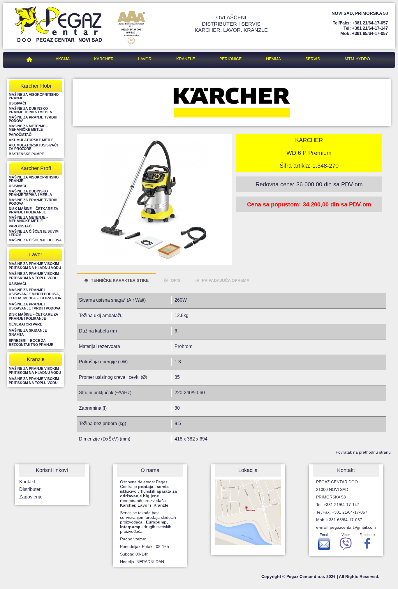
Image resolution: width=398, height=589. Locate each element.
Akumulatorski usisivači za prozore (33, 147)
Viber (345, 535)
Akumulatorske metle (31, 140)
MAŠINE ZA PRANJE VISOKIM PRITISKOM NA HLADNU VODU (35, 266)
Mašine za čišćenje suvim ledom (34, 233)
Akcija (63, 58)
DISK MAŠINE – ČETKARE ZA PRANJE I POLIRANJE (33, 316)
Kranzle (185, 58)
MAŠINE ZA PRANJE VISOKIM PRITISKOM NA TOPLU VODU (34, 276)
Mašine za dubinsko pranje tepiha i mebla (30, 110)
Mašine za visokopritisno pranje (34, 96)
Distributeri (30, 489)
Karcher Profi (35, 168)
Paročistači (20, 135)
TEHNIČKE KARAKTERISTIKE (120, 280)
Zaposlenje (31, 496)
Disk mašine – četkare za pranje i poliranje (33, 210)
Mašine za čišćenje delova (35, 240)
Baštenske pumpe (26, 154)
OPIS (175, 280)
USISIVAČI (17, 284)
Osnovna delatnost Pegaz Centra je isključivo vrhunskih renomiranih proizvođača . (148, 493)
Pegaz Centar (31, 58)
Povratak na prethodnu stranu (363, 452)
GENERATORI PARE (25, 324)
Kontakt (27, 481)
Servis (312, 58)
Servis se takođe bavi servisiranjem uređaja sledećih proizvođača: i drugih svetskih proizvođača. (148, 522)
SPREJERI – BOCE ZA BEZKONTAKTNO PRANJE (31, 343)
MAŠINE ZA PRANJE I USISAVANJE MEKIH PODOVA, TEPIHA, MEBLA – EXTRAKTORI (35, 294)
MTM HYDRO (357, 58)
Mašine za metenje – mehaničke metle (28, 128)
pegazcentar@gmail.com (353, 527)
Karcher (104, 58)
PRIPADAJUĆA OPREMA (225, 280)
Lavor (145, 58)
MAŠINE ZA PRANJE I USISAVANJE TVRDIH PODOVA (35, 306)
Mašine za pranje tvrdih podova (33, 119)
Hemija (273, 58)
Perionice (230, 58)
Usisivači (17, 103)
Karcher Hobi (35, 86)
